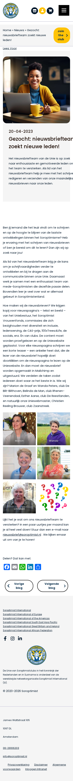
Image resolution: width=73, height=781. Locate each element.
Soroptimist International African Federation (27, 630)
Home (7, 30)
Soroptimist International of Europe (22, 614)
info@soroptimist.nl (15, 756)
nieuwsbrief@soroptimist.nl (22, 535)
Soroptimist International (17, 610)
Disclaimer (41, 764)
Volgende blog (52, 586)
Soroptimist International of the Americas (26, 618)
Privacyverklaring (18, 764)
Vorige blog (19, 586)
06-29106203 (11, 748)
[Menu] (64, 10)
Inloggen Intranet (36, 769)
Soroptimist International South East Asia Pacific (30, 622)
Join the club (61, 35)
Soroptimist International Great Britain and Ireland (31, 626)
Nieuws (19, 30)
